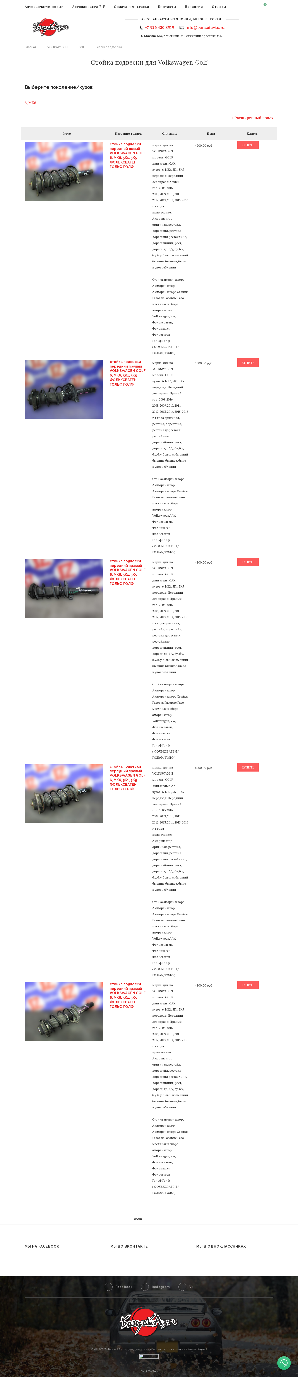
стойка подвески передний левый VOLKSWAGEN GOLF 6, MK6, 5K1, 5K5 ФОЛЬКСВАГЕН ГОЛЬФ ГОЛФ (128, 155)
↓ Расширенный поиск (252, 117)
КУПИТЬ (248, 145)
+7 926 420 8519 (159, 27)
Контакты (167, 6)
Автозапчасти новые (44, 6)
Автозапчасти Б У (88, 6)
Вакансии (194, 6)
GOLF (83, 47)
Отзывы (219, 6)
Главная (31, 47)
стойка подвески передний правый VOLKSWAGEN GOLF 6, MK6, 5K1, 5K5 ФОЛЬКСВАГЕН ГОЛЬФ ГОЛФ (128, 373)
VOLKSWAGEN (57, 47)
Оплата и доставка (131, 6)
